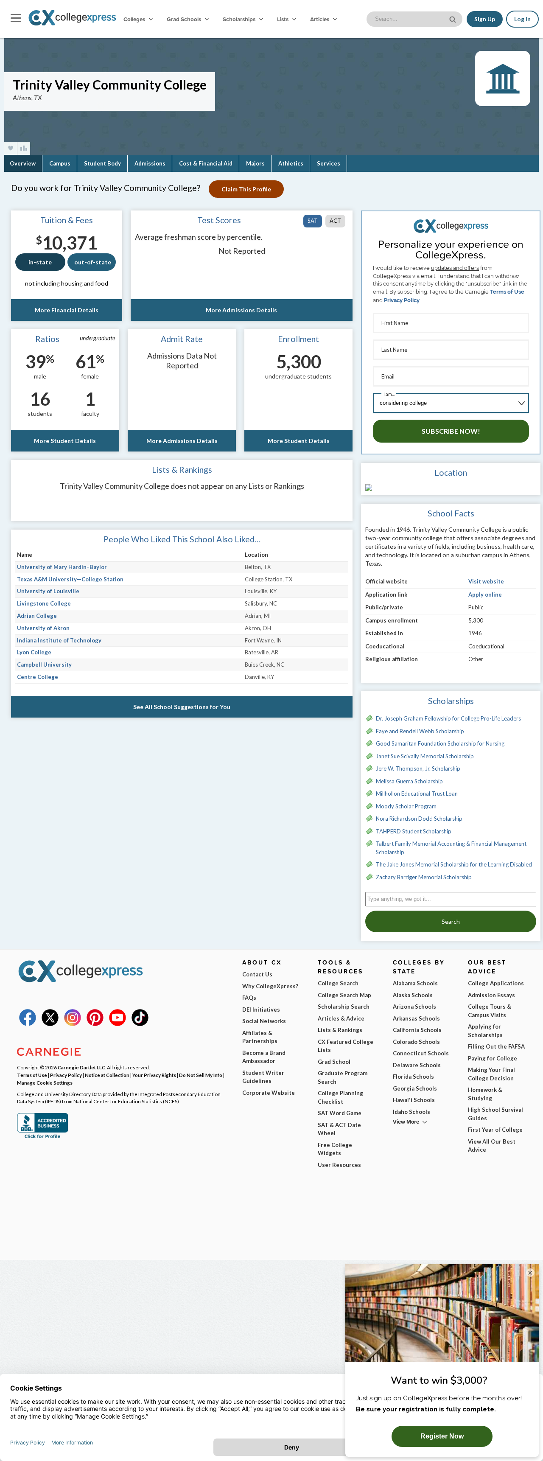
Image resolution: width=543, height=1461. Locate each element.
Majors (255, 163)
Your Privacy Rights (154, 1075)
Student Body (102, 163)
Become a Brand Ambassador (263, 1057)
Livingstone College (44, 603)
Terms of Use (507, 292)
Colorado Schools (416, 1041)
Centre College (37, 676)
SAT (313, 220)
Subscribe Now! (451, 431)
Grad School (334, 1061)
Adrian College (37, 615)
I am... (389, 394)
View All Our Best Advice (491, 1145)
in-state (40, 262)
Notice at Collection (107, 1075)
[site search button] (453, 18)
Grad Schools (184, 19)
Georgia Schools (415, 1088)
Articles (320, 19)
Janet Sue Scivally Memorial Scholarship (425, 756)
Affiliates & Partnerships (259, 1037)
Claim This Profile (246, 189)
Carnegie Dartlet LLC (81, 1067)
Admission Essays (491, 995)
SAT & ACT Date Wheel (339, 1129)
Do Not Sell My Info (200, 1075)
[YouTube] (117, 1023)
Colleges (134, 19)
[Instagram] (72, 1023)
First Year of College (495, 1129)
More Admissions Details (241, 310)
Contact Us (257, 974)
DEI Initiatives (261, 1009)
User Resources (339, 1164)
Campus (59, 163)
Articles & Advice (341, 1018)
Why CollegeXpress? (270, 986)
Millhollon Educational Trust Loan (417, 793)
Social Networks (264, 1021)
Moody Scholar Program (406, 806)
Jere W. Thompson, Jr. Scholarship (418, 768)
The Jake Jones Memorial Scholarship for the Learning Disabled (454, 864)
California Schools (417, 1029)
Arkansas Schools (416, 1018)
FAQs (249, 997)
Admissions (149, 163)
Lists (283, 19)
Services (328, 163)
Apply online (485, 594)
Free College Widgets (335, 1149)
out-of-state (92, 262)
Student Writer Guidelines (263, 1077)
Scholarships (240, 19)
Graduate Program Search (342, 1077)
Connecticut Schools (421, 1053)
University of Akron (43, 628)
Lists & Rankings (340, 1029)
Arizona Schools (414, 1006)
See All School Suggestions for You (181, 706)
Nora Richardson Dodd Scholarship (419, 818)
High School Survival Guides (495, 1114)
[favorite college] (10, 148)
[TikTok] (140, 1023)
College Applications (496, 983)
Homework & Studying (485, 1094)
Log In (522, 19)
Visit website (486, 581)
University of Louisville (48, 591)
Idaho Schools (411, 1111)
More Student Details (65, 440)
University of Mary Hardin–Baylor (62, 567)
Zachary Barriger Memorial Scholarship (424, 877)
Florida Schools (413, 1076)
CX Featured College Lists (345, 1046)
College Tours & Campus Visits (489, 1010)
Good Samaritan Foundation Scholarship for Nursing (440, 743)
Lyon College (34, 652)
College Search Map (344, 995)
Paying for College (492, 1058)
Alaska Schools (413, 995)
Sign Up (484, 19)
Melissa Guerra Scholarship (409, 781)
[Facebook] (27, 1023)
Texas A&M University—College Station (70, 579)
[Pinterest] (95, 1023)
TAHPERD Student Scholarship (413, 831)
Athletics (290, 163)
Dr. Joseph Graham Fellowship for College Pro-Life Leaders (448, 718)
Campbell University (44, 664)
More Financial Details (66, 310)
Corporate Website (268, 1092)
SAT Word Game (339, 1113)
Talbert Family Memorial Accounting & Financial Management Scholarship (451, 847)
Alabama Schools (415, 983)
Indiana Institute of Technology (59, 640)
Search (451, 921)
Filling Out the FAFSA (496, 1046)
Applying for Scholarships (485, 1030)
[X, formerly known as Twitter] (50, 1023)
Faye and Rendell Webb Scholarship (420, 731)
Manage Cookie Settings (45, 1082)
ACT (335, 220)
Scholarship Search (343, 1006)
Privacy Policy (402, 300)
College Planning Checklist (340, 1097)
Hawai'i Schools (414, 1099)
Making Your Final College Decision (491, 1074)
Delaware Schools (417, 1065)
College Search (338, 983)
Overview (23, 163)
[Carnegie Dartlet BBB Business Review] (42, 1137)
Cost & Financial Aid (205, 163)
